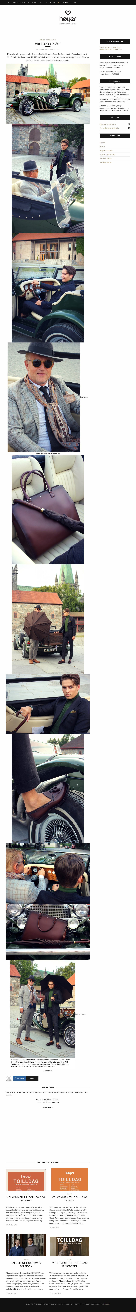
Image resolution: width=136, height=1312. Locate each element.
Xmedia (106, 1304)
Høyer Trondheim (21, 2)
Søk (74, 2)
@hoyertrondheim (108, 124)
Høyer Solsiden (39, 2)
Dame (102, 143)
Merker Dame (106, 158)
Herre (102, 147)
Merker (53, 2)
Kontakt (65, 2)
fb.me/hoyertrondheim (109, 128)
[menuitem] (8, 2)
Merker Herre (105, 162)
